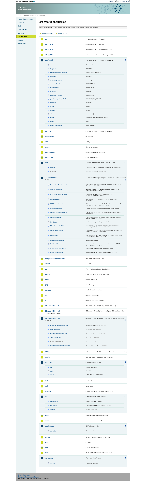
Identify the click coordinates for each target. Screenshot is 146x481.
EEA (26, 1)
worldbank (49, 458)
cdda (47, 142)
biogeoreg (53, 69)
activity (52, 167)
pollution (53, 91)
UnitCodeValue (54, 244)
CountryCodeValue (56, 189)
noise (47, 421)
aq (46, 39)
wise (46, 453)
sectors (52, 409)
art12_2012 (49, 44)
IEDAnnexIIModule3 (52, 311)
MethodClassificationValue (58, 212)
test (46, 442)
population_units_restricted (58, 99)
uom (46, 447)
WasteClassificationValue (58, 249)
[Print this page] (115, 1)
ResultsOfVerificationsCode (58, 333)
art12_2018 (49, 50)
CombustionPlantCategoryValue (60, 185)
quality (52, 106)
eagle (52, 371)
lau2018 (48, 391)
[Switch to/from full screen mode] (118, 1)
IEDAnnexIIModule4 (52, 318)
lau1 (46, 381)
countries (53, 431)
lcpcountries (54, 401)
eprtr (46, 163)
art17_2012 (49, 60)
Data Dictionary (33, 15)
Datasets (21, 22)
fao (46, 269)
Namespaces (22, 43)
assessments (54, 65)
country (52, 463)
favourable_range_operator (58, 72)
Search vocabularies (47, 33)
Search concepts (62, 33)
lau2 (46, 386)
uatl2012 (52, 375)
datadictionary (50, 152)
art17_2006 (49, 55)
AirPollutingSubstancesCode (59, 325)
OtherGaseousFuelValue (57, 226)
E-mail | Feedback (23, 475)
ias (46, 295)
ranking (52, 110)
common (48, 147)
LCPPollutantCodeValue (57, 204)
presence (53, 102)
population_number (56, 95)
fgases (47, 274)
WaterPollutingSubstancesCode (60, 345)
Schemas (21, 33)
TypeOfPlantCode (55, 337)
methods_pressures (56, 80)
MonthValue (54, 222)
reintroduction (54, 114)
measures (53, 76)
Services (20, 40)
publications (49, 426)
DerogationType (55, 329)
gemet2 (47, 279)
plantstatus (53, 405)
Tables (20, 26)
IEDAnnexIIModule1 (52, 306)
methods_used (54, 87)
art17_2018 (49, 131)
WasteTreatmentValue (56, 252)
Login (111, 1)
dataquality (49, 157)
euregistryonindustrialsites (55, 258)
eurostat (48, 264)
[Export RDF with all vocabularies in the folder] (125, 60)
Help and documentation (25, 19)
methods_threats (55, 84)
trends (52, 121)
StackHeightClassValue (57, 240)
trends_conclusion (56, 125)
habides (48, 290)
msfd (47, 415)
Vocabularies (22, 36)
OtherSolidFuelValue (56, 230)
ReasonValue (54, 235)
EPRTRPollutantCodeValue (58, 194)
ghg (46, 285)
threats (52, 117)
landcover (48, 362)
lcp (46, 396)
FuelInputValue (54, 199)
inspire (47, 357)
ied (46, 300)
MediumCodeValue (56, 208)
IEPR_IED (48, 352)
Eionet (26, 15)
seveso (47, 437)
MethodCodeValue (55, 217)
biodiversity (49, 136)
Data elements (22, 29)
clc (51, 367)
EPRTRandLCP (51, 178)
